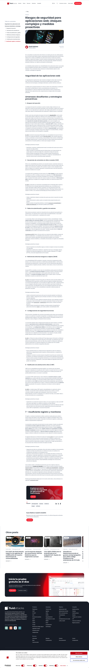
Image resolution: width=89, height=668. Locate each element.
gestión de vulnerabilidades (52, 467)
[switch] (35, 666)
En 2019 (27, 279)
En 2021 (27, 338)
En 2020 (27, 184)
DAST (38, 306)
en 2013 (51, 436)
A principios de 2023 (29, 234)
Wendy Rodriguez (33, 46)
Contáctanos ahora (34, 480)
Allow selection (79, 656)
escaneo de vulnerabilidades (54, 203)
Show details (63, 665)
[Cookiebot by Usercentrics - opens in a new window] (8, 666)
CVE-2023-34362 (47, 136)
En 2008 (27, 389)
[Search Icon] (57, 3)
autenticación (43, 302)
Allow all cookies (78, 653)
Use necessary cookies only (79, 660)
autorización (36, 302)
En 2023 (27, 135)
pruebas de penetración (31, 204)
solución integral (28, 467)
